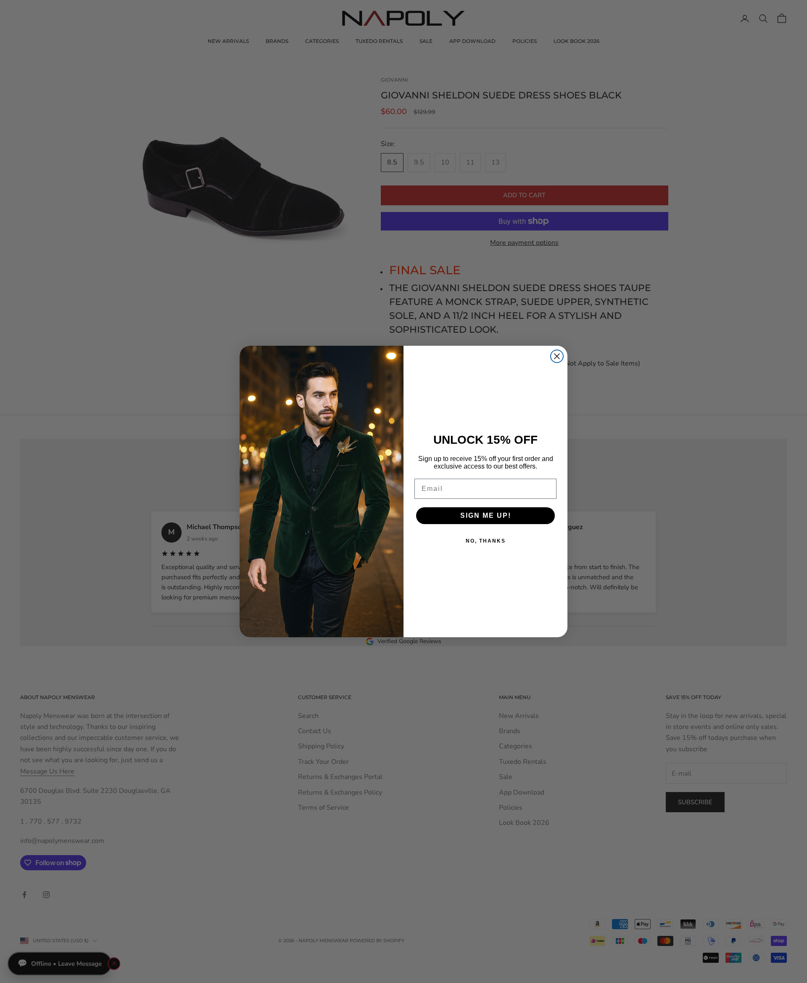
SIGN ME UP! (485, 515)
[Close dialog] (557, 356)
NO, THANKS (486, 541)
